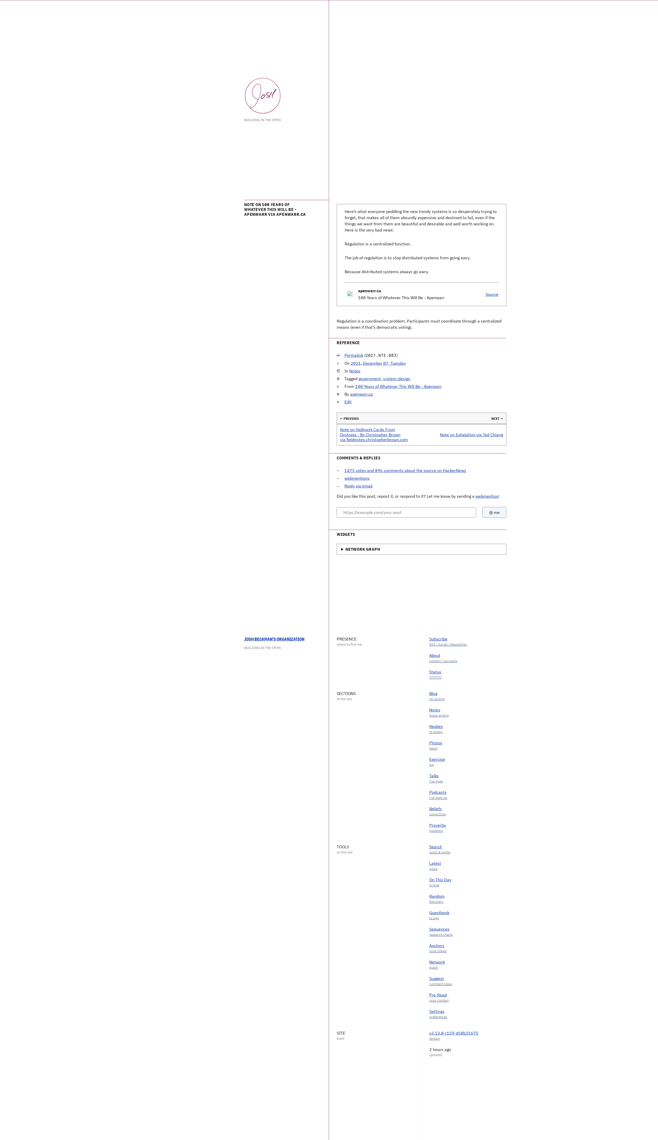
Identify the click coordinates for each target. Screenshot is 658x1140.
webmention (487, 496)
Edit (348, 401)
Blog (433, 693)
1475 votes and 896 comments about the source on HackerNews (405, 470)
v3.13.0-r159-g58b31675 (453, 1033)
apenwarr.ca (361, 394)
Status (435, 671)
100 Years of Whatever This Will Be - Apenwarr (398, 386)
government (370, 378)
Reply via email (358, 485)
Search (435, 846)
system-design (396, 378)
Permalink (353, 355)
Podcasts (437, 792)
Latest (435, 863)
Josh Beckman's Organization (274, 639)
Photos (435, 742)
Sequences (439, 929)
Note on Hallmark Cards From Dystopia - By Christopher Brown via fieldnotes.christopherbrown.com (374, 434)
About (434, 655)
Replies (436, 726)
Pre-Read (438, 995)
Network (437, 962)
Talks (434, 775)
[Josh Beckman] (262, 95)
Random (437, 896)
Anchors (436, 945)
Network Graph (362, 549)
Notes (354, 370)
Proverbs (437, 825)
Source (492, 294)
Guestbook (439, 912)
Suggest (436, 978)
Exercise (437, 759)
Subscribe (438, 639)
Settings (436, 1011)
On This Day (440, 879)
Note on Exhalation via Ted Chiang (471, 434)
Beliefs (435, 808)
